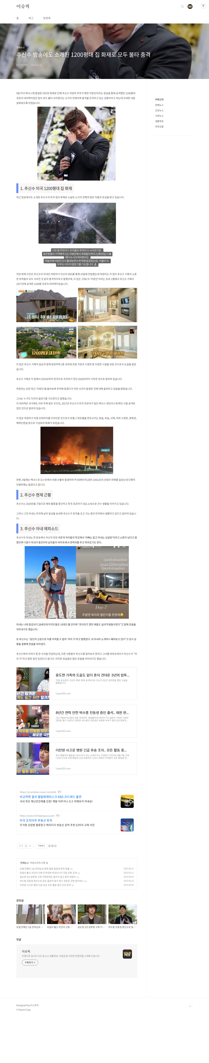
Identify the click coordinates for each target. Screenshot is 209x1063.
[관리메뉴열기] (203, 5)
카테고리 (159, 99)
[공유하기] (26, 845)
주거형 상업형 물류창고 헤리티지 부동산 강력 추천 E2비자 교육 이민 (57, 825)
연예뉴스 (24, 862)
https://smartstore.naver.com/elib (38, 792)
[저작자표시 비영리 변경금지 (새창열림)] (52, 846)
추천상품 (159, 126)
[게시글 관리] (30, 845)
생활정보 (159, 121)
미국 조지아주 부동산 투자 (36, 820)
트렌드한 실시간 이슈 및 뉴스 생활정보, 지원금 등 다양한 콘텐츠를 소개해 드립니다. (61, 955)
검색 (182, 6)
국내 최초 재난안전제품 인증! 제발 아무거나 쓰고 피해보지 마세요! (56, 801)
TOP (190, 1006)
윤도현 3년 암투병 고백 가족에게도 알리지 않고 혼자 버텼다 (48, 876)
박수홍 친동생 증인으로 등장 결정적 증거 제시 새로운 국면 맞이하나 (52, 880)
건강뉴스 (159, 110)
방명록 (47, 18)
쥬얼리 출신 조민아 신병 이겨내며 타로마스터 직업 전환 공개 (48, 872)
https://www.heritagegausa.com (37, 815)
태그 (31, 18)
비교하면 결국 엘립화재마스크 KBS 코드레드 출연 (50, 797)
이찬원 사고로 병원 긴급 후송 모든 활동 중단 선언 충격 (45, 885)
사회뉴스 (159, 115)
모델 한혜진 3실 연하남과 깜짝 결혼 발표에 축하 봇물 (45, 868)
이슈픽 (22, 6)
